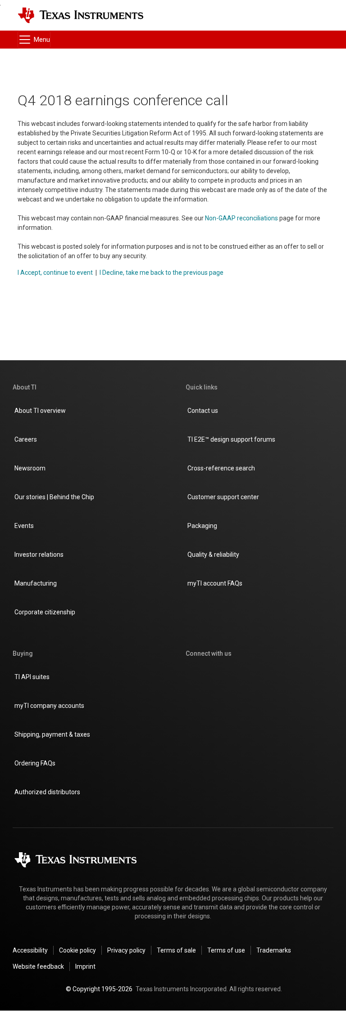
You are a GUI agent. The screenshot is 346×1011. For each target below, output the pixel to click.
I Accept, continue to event (55, 272)
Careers (25, 439)
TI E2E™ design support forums (231, 439)
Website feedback (38, 966)
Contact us (202, 410)
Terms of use (226, 950)
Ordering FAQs (34, 763)
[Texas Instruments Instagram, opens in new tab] (191, 678)
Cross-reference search (221, 468)
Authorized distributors (47, 792)
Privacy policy (126, 950)
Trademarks (273, 950)
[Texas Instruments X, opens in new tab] (256, 678)
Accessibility (30, 950)
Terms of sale (176, 950)
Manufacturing (35, 583)
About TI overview (40, 410)
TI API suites (32, 676)
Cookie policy (77, 950)
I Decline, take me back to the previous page (161, 272)
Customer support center (223, 497)
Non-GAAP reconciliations (241, 218)
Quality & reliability (213, 554)
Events (24, 525)
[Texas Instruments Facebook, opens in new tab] (223, 678)
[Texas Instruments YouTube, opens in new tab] (256, 705)
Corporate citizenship (44, 612)
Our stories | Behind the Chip (54, 497)
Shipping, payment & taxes (52, 734)
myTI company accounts (49, 705)
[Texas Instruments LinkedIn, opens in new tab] (191, 705)
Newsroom (30, 468)
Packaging (202, 525)
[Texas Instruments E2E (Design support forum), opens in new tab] (223, 705)
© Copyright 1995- (99, 989)
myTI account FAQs (214, 583)
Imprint (85, 966)
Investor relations (39, 554)
